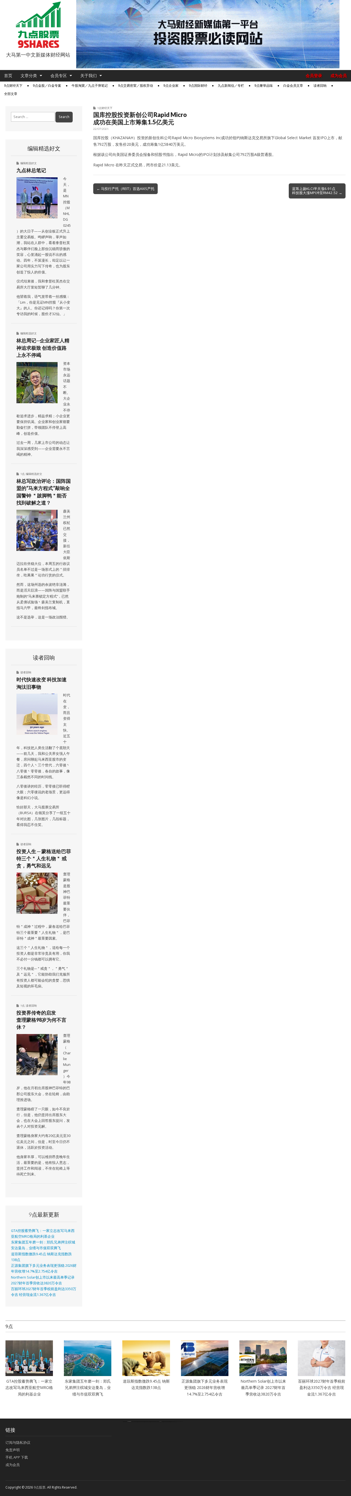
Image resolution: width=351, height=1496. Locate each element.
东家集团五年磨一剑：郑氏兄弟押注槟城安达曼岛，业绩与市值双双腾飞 (88, 1388)
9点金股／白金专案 (47, 86)
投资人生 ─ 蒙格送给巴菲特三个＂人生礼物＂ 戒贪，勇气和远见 (43, 858)
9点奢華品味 (263, 86)
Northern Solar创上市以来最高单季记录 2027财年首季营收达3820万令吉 (263, 1388)
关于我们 (88, 75)
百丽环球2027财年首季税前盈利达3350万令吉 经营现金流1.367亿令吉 (321, 1388)
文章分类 (29, 75)
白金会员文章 (293, 86)
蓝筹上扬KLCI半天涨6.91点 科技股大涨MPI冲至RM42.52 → (317, 190)
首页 (8, 75)
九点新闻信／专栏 (231, 86)
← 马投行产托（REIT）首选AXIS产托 (125, 188)
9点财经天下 (13, 86)
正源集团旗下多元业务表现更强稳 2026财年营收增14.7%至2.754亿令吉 (205, 1388)
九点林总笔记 (31, 170)
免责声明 (12, 1449)
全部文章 (10, 94)
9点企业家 (171, 86)
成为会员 (338, 75)
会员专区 (58, 75)
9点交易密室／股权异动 (135, 86)
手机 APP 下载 (16, 1457)
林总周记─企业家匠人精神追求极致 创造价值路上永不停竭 (42, 347)
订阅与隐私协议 (17, 1442)
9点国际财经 (198, 86)
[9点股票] (38, 24)
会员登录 (314, 75)
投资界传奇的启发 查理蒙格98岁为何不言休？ (41, 1020)
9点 (22, 473)
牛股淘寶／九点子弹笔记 (90, 86)
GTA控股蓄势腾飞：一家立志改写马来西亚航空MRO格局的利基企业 (29, 1388)
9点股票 (40, 1487)
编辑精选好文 (28, 163)
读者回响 (320, 86)
